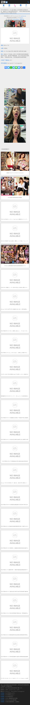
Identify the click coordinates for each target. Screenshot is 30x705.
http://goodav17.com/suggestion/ (14, 63)
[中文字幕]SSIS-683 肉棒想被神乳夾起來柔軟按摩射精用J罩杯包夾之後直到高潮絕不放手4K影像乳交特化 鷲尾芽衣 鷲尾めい (15, 634)
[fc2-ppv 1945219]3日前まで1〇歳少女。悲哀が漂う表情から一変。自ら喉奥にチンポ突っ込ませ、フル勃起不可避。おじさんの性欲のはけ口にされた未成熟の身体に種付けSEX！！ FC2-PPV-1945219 (15, 482)
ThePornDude (16, 19)
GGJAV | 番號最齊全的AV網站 (11, 698)
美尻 (17, 51)
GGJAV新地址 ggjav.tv (9, 694)
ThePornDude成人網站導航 (10, 700)
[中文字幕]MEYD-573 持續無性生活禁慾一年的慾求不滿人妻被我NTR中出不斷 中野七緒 (15, 417)
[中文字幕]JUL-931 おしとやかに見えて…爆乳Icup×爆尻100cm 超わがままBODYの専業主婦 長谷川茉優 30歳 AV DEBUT (15, 352)
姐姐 (25, 51)
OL (4, 51)
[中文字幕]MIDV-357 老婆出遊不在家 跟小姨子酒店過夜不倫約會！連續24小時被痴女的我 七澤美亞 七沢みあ (15, 591)
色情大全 (22, 19)
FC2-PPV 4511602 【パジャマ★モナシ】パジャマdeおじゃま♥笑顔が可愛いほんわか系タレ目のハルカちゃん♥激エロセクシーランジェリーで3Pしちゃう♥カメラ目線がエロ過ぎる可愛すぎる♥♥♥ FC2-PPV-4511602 (15, 678)
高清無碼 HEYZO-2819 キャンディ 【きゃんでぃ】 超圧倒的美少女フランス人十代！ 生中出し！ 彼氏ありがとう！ (15, 396)
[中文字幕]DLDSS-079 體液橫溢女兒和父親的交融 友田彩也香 (15, 461)
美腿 (15, 51)
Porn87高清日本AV (9, 696)
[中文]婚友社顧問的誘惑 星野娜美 (15, 197)
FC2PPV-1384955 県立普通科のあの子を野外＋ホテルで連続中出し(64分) (15, 374)
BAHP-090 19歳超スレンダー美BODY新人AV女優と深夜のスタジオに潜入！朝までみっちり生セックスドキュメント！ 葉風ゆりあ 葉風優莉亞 (15, 287)
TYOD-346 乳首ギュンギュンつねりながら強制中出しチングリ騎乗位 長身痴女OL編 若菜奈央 (15, 219)
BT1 (11, 60)
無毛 (22, 51)
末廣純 (5, 48)
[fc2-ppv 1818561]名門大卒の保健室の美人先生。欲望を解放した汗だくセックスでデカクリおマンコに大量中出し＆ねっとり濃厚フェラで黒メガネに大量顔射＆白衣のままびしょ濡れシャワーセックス (15, 309)
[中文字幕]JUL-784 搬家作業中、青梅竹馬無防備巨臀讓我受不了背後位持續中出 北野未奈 (15, 569)
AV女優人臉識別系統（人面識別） (12, 701)
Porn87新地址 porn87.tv (10, 693)
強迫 (9, 51)
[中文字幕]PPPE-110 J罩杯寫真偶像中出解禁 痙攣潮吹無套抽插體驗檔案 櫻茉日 (15, 656)
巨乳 (12, 51)
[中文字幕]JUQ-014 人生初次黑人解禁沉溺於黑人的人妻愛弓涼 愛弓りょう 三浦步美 (15, 439)
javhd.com (23, 16)
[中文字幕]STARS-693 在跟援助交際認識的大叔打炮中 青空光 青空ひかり (15, 504)
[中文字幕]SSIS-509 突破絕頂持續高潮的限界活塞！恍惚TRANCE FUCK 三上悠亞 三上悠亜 (15, 526)
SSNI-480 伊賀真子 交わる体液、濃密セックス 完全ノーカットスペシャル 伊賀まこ (15, 241)
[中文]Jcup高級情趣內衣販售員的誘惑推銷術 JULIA (15, 265)
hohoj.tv (21, 17)
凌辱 (20, 51)
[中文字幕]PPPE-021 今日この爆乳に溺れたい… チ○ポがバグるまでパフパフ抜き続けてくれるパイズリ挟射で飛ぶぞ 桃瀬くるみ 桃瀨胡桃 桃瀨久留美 (15, 330)
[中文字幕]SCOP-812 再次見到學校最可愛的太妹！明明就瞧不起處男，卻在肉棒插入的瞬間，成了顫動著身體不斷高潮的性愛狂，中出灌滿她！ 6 (15, 613)
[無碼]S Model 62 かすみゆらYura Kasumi (15, 172)
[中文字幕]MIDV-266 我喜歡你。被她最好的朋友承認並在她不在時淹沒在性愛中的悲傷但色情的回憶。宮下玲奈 (15, 548)
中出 (7, 51)
